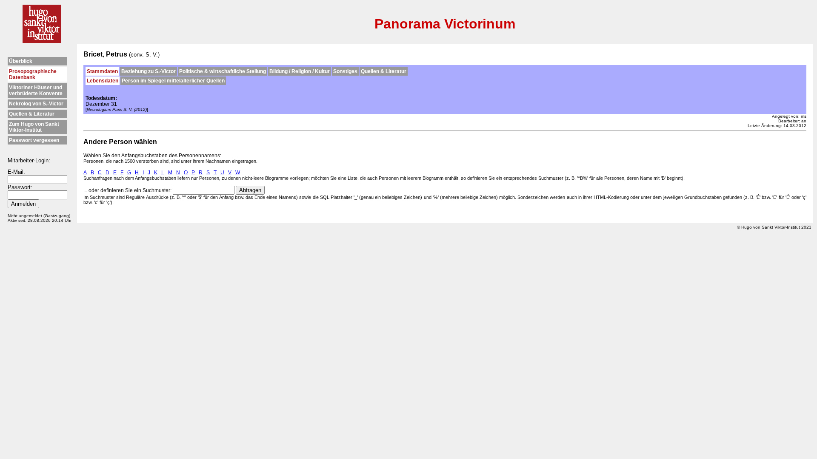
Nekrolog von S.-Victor (36, 104)
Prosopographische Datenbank (33, 74)
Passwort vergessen (34, 140)
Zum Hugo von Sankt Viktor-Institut (34, 127)
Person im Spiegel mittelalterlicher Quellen (173, 81)
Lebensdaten (102, 81)
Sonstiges (345, 71)
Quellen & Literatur (31, 114)
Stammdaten (102, 71)
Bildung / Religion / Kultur (299, 71)
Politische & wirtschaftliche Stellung (222, 71)
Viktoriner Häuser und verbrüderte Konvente (36, 90)
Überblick (20, 61)
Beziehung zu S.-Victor (148, 71)
